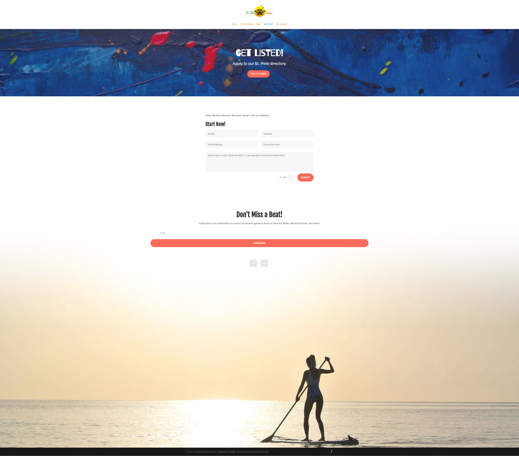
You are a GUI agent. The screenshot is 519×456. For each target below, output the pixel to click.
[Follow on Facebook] (253, 263)
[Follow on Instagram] (264, 263)
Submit (305, 177)
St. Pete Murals (246, 24)
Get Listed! (268, 24)
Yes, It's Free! (258, 73)
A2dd (232, 451)
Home (234, 24)
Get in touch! (281, 24)
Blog (258, 24)
